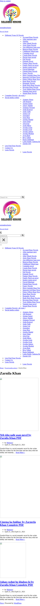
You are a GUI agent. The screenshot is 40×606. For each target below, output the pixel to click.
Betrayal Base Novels (30, 49)
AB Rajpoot (27, 102)
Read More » (20, 452)
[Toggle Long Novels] (39, 362)
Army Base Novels (29, 45)
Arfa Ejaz (26, 124)
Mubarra (10, 443)
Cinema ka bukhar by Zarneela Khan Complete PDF (18, 523)
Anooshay (26, 116)
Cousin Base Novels (30, 55)
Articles (25, 41)
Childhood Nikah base (30, 51)
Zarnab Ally (27, 144)
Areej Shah (27, 122)
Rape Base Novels (29, 81)
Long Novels (27, 152)
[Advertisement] (20, 175)
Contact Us (9, 148)
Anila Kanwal (28, 110)
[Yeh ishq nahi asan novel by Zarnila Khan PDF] (19, 430)
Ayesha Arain (27, 128)
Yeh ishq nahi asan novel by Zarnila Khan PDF (15, 436)
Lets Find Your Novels (13, 146)
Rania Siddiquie (28, 140)
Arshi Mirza (27, 126)
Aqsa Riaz (26, 118)
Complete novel (28, 53)
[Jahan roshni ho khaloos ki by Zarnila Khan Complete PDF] (13, 577)
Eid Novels (27, 59)
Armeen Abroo (28, 100)
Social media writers (11, 368)
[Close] (3, 240)
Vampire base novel (29, 91)
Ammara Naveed (29, 108)
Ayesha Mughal (28, 134)
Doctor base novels (29, 57)
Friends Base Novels (30, 71)
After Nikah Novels (30, 43)
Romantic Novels (29, 83)
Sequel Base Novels (30, 93)
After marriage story (30, 39)
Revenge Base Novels (30, 87)
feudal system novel (30, 67)
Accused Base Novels (30, 37)
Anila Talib (27, 112)
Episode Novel (28, 61)
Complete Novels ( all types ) (15, 95)
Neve (2, 603)
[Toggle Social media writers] (39, 310)
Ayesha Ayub (27, 130)
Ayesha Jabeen (28, 132)
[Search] (23, 197)
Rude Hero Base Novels (31, 85)
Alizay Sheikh (28, 106)
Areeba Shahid (28, 120)
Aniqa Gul (26, 114)
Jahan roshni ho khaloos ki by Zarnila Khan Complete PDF (17, 583)
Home (2, 368)
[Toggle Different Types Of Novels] (39, 248)
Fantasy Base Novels (30, 63)
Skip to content (5, 1)
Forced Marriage (28, 69)
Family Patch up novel (30, 65)
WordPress (17, 603)
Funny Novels (28, 73)
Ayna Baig (26, 136)
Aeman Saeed (27, 104)
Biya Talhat (27, 138)
